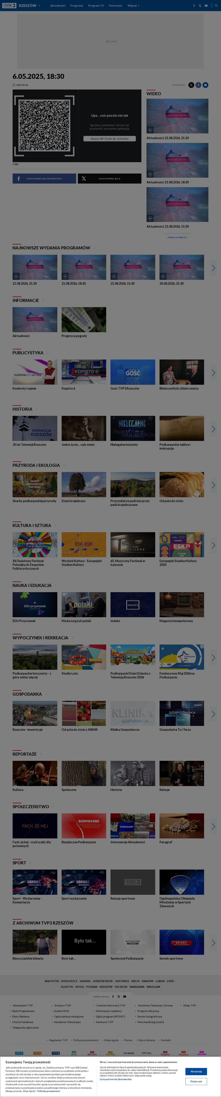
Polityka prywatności (48, 1091)
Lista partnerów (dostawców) (115, 1079)
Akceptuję (196, 1071)
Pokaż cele (196, 1081)
